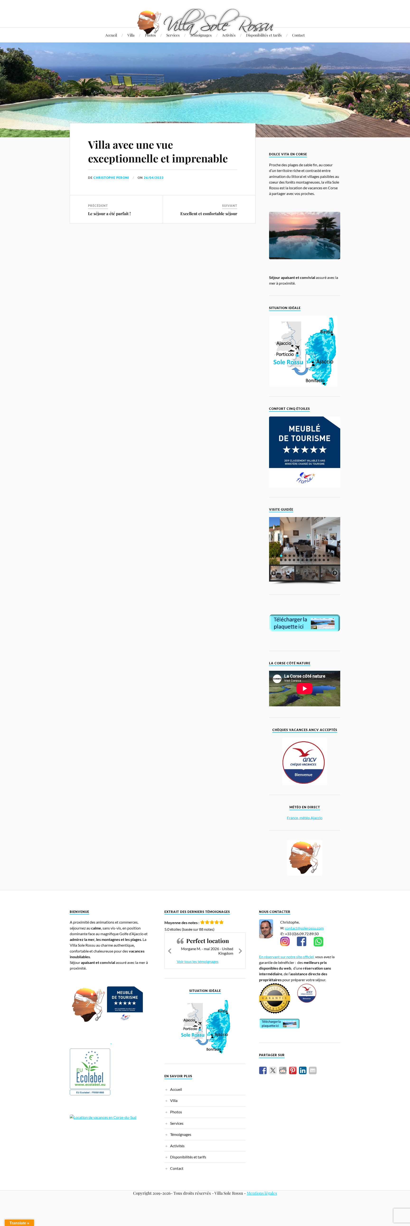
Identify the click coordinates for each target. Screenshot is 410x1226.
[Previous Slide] (169, 950)
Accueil (111, 34)
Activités (229, 34)
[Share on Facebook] (263, 1070)
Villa (131, 34)
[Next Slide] (240, 950)
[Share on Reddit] (283, 1070)
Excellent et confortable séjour (208, 213)
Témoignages (201, 34)
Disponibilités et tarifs (264, 34)
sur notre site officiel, (297, 956)
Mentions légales (262, 1193)
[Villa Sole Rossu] (205, 21)
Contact (298, 34)
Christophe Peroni (111, 178)
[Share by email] (313, 1070)
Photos (150, 34)
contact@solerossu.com (304, 928)
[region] (304, 551)
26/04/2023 (154, 178)
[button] (276, 541)
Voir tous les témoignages (198, 961)
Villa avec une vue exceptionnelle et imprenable (158, 151)
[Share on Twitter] (273, 1070)
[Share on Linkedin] (303, 1070)
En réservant (269, 956)
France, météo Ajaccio (304, 817)
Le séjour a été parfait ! (109, 213)
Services (173, 34)
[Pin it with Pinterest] (293, 1070)
